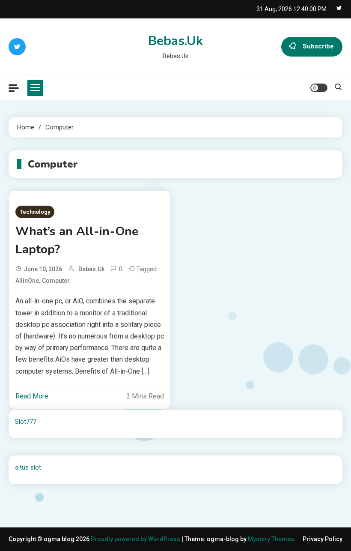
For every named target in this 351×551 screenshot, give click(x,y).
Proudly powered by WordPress (136, 539)
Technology (35, 212)
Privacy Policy (322, 539)
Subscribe (318, 46)
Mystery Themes (271, 539)
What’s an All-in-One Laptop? (76, 240)
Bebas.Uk (175, 41)
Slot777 (25, 421)
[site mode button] (318, 88)
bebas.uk (91, 269)
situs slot (28, 467)
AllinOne (27, 280)
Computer (56, 280)
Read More (31, 396)
